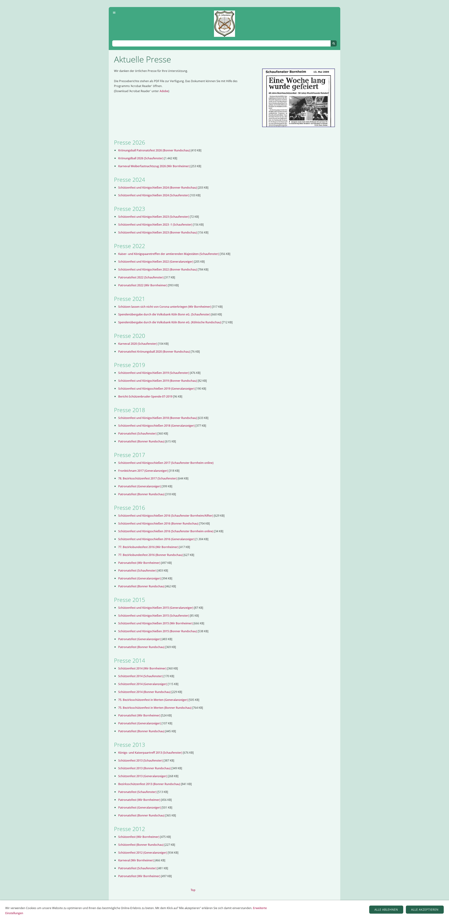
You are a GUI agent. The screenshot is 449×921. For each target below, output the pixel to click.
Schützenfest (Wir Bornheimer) (138, 837)
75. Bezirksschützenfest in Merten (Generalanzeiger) (153, 700)
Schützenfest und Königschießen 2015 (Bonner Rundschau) (157, 631)
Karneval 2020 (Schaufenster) (137, 344)
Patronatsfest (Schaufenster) (137, 433)
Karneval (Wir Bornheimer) (136, 860)
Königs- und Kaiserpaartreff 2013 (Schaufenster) (150, 753)
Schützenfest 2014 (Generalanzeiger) (142, 684)
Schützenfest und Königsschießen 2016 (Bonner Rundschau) (158, 523)
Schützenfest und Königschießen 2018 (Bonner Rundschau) (157, 418)
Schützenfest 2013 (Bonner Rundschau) (144, 768)
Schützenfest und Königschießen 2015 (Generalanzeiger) (155, 608)
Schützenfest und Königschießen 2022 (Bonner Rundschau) (157, 269)
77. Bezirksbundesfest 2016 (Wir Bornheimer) (148, 547)
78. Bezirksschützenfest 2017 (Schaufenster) (147, 478)
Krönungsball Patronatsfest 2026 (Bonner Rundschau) (154, 150)
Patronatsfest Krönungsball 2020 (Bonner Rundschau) (154, 351)
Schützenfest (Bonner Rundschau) (141, 845)
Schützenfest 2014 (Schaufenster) (140, 676)
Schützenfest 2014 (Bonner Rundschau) (144, 692)
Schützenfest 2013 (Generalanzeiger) (142, 776)
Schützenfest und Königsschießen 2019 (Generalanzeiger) (156, 389)
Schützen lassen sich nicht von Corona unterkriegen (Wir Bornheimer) (164, 307)
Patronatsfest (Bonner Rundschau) (141, 441)
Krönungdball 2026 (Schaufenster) (140, 158)
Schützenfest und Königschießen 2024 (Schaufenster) (153, 195)
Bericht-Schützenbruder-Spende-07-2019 (145, 396)
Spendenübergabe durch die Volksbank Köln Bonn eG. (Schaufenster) (164, 314)
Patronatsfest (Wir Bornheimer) (139, 563)
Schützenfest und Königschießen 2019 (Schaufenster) (153, 373)
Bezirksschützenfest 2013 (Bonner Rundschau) (149, 784)
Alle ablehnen (386, 910)
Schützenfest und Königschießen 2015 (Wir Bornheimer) (155, 623)
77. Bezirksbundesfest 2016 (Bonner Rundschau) (150, 555)
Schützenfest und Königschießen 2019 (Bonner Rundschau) (157, 381)
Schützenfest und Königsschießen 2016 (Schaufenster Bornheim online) (165, 531)
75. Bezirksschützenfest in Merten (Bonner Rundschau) (155, 708)
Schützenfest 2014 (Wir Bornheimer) (142, 668)
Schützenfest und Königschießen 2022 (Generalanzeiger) (155, 261)
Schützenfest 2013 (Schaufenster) (140, 760)
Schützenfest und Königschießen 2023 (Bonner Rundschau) (157, 232)
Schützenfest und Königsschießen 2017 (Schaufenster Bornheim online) (165, 463)
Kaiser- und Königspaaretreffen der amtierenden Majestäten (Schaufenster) (168, 254)
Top (193, 890)
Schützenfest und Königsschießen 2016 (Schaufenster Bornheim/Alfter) (165, 516)
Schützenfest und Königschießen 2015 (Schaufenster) (153, 616)
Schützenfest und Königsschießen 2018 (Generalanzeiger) (156, 426)
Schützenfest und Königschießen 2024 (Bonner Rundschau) (157, 187)
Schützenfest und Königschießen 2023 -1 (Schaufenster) (155, 224)
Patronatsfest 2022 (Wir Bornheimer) (142, 285)
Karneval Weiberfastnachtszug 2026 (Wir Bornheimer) (154, 166)
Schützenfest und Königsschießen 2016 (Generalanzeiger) (156, 539)
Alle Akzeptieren (424, 910)
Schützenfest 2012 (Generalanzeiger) (142, 853)
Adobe (164, 91)
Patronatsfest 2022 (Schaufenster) (141, 277)
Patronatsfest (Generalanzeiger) (139, 486)
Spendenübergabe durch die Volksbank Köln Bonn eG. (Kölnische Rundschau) (169, 322)
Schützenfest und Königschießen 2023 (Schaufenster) (153, 217)
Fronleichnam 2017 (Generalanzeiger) (143, 471)
